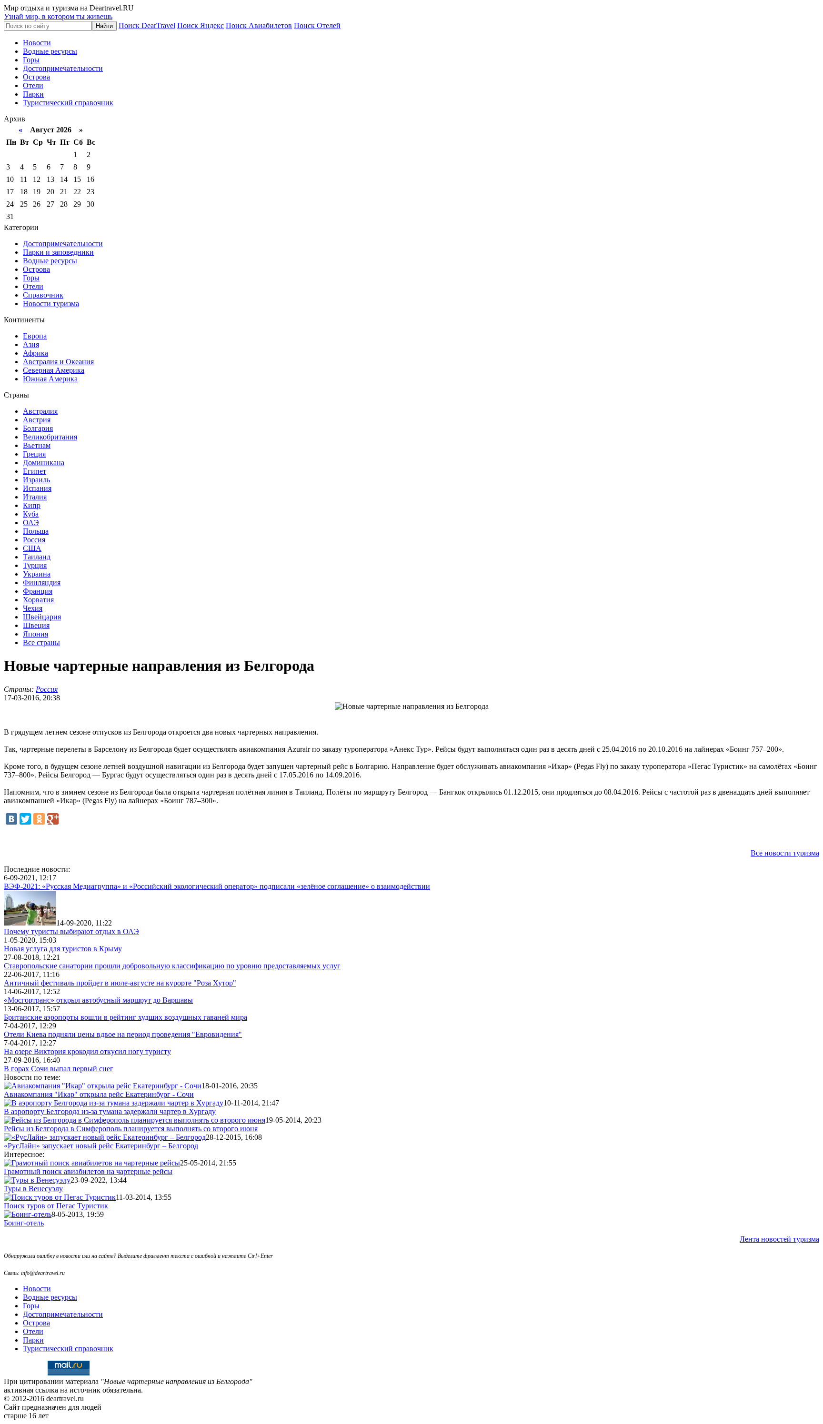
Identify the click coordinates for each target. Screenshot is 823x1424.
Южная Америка (50, 379)
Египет (34, 471)
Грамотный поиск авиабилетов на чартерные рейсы (88, 1171)
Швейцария (42, 617)
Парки (33, 94)
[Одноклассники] (39, 819)
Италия (35, 497)
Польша (36, 531)
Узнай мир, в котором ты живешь (58, 16)
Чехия (32, 608)
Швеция (36, 625)
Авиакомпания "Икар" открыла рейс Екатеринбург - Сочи (99, 1094)
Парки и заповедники (58, 252)
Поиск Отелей (317, 25)
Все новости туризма (785, 853)
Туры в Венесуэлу (33, 1189)
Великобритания (50, 437)
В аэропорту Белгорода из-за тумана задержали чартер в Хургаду (110, 1111)
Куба (31, 514)
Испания (37, 488)
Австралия (40, 411)
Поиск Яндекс (200, 25)
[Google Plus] (53, 819)
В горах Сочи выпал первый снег (58, 1069)
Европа (35, 336)
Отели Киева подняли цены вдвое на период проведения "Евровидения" (123, 1034)
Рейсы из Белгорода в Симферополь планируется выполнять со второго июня (131, 1129)
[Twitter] (25, 819)
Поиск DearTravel (147, 25)
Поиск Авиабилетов (259, 25)
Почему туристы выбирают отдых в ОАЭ (71, 931)
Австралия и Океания (58, 362)
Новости (37, 43)
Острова (36, 77)
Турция (35, 565)
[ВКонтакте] (11, 819)
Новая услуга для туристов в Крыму (63, 949)
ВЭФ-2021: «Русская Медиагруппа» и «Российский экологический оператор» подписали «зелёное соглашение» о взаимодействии (217, 886)
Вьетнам (36, 445)
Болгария (38, 428)
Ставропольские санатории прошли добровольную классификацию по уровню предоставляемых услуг (172, 966)
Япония (35, 634)
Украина (36, 574)
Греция (34, 454)
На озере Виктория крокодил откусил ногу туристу (87, 1051)
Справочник (43, 295)
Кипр (31, 505)
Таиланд (36, 557)
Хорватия (38, 600)
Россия (34, 540)
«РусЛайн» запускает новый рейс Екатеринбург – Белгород (101, 1146)
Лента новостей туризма (779, 1239)
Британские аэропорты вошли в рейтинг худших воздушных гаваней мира (125, 1017)
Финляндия (41, 582)
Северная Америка (53, 370)
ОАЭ (31, 522)
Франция (37, 591)
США (32, 548)
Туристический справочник (68, 103)
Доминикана (43, 462)
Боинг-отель (24, 1223)
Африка (35, 353)
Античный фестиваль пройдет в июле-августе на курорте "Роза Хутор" (120, 983)
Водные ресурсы (50, 51)
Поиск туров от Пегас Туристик (56, 1206)
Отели (33, 85)
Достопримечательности (63, 68)
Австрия (36, 420)
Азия (31, 344)
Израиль (36, 480)
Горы (31, 60)
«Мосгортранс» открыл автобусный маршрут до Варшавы (98, 1000)
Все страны (41, 642)
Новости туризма (51, 303)
